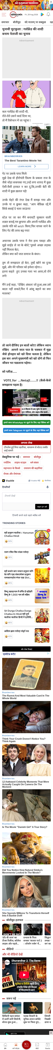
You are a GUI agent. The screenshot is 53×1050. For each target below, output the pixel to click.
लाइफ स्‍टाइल (20, 462)
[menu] (5, 15)
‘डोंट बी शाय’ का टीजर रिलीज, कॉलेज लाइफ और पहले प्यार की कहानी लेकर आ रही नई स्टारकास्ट (11, 940)
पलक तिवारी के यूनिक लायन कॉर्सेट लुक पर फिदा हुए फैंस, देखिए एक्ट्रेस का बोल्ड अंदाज (32, 1019)
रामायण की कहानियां (33, 468)
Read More (14, 410)
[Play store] (42, 14)
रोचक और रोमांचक (12, 473)
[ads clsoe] (51, 1033)
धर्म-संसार (34, 462)
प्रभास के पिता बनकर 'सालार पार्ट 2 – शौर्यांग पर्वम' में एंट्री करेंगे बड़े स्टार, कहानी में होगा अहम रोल (32, 940)
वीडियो (10, 949)
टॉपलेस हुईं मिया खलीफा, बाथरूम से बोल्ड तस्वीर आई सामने (26, 449)
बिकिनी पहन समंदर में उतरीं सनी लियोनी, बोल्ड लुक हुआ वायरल (11, 1019)
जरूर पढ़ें (11, 998)
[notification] (48, 14)
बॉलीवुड (17, 22)
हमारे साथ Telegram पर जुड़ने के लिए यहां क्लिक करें (26, 430)
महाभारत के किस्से (12, 468)
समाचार (5, 22)
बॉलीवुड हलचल (14, 920)
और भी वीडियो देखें (12, 954)
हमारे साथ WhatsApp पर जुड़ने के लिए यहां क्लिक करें (26, 422)
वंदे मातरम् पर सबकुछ (35, 22)
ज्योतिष (7, 462)
